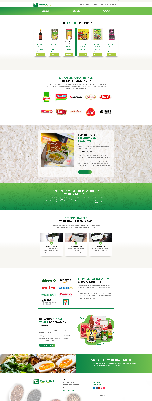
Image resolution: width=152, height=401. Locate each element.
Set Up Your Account (75, 261)
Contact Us (113, 4)
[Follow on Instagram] (101, 388)
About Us (88, 4)
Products (82, 4)
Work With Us (104, 4)
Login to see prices (40, 51)
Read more (40, 54)
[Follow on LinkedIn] (94, 388)
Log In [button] (116, 1)
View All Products (75, 63)
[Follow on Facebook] (97, 388)
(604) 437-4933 (53, 1)
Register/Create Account (107, 1)
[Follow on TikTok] (104, 388)
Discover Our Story (46, 345)
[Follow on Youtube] (99, 388)
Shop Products (84, 172)
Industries (95, 4)
